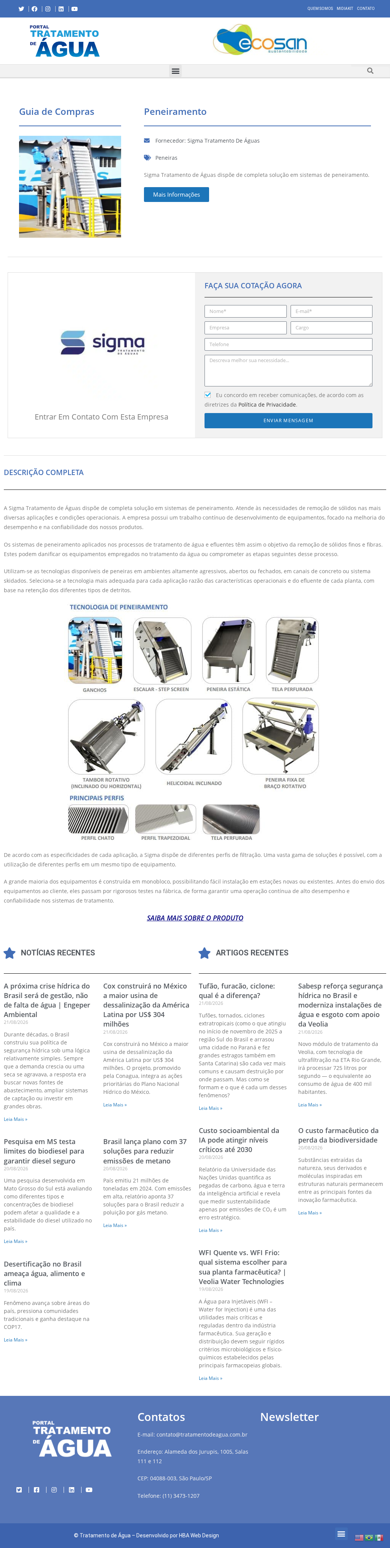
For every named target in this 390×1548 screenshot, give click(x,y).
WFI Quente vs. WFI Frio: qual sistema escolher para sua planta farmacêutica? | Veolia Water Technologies (243, 1267)
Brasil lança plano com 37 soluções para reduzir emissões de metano (145, 1151)
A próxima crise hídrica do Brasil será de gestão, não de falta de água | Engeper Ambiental (47, 1000)
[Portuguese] (369, 1537)
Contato (366, 8)
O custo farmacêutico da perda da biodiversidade (338, 1135)
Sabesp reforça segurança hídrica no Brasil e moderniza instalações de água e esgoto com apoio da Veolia (340, 1005)
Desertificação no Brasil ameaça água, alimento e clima (44, 1273)
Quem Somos (320, 8)
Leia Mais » (15, 1119)
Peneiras (166, 157)
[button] (135, 40)
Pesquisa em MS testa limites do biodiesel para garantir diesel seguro (44, 1151)
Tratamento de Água (105, 1535)
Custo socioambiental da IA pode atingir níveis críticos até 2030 (239, 1140)
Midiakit (345, 8)
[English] (359, 1537)
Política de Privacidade (267, 404)
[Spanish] (379, 1537)
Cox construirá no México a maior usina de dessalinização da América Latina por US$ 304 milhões (146, 1005)
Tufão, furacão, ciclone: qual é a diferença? (237, 990)
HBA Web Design (199, 1535)
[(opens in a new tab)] (260, 39)
